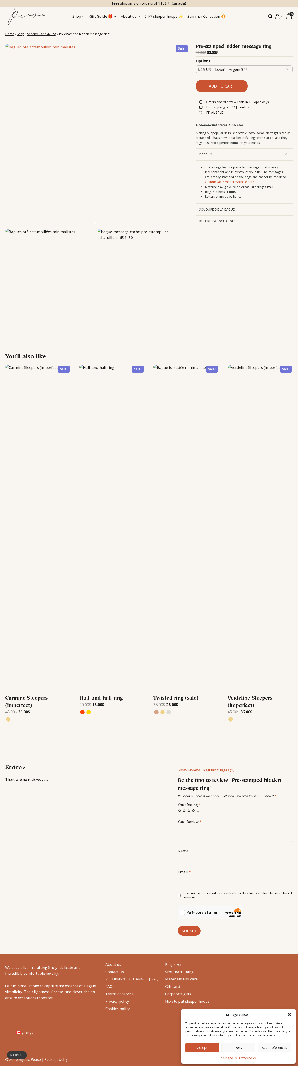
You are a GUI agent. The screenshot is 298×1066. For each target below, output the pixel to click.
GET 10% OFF (17, 1054)
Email (184, 872)
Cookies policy (228, 1058)
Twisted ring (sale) (176, 698)
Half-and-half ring (101, 698)
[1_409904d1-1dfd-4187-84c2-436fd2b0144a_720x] (97, 136)
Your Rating (189, 804)
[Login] (279, 16)
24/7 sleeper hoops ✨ (163, 16)
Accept (202, 1047)
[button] (289, 1014)
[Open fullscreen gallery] (184, 223)
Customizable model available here (229, 182)
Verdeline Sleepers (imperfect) (250, 702)
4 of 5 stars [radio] (193, 810)
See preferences (274, 1047)
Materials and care (181, 978)
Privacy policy (247, 1058)
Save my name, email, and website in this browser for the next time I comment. (237, 895)
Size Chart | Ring (179, 971)
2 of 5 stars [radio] (184, 810)
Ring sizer (173, 964)
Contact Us (114, 971)
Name (184, 850)
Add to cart (222, 85)
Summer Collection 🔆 (206, 16)
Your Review (189, 821)
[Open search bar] (270, 16)
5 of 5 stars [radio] (198, 810)
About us (113, 964)
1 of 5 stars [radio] (180, 810)
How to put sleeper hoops (187, 1001)
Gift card (172, 986)
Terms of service (119, 993)
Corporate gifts (178, 993)
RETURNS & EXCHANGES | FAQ (132, 978)
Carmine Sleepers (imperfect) (26, 702)
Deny (238, 1047)
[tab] (95, 223)
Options (203, 61)
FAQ (109, 986)
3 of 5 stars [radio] (189, 810)
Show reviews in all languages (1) (206, 769)
